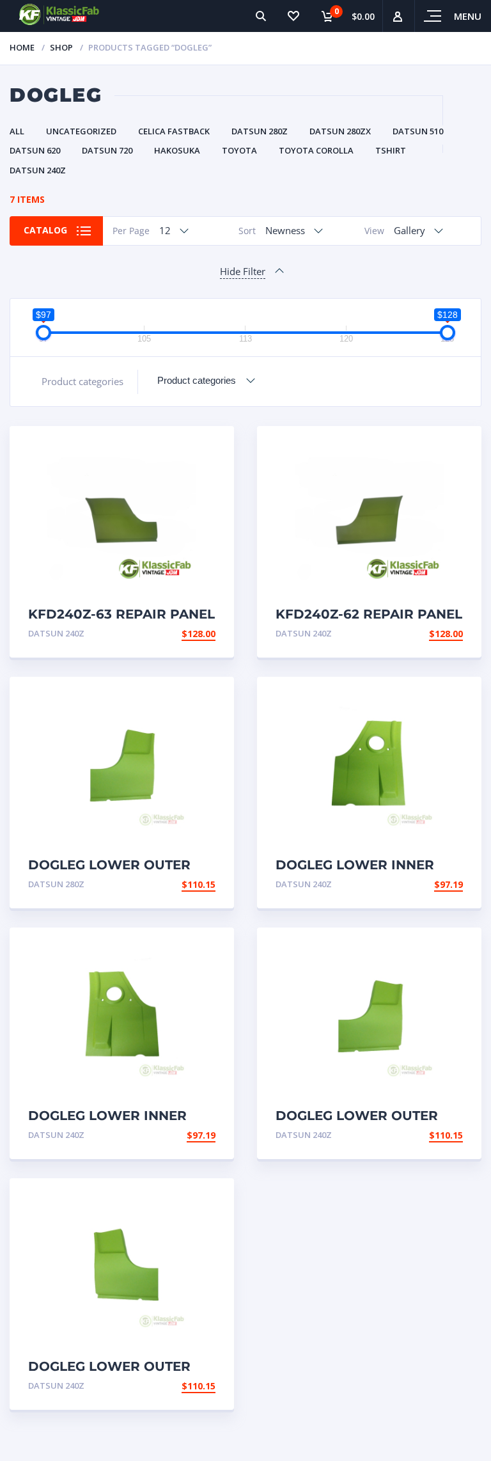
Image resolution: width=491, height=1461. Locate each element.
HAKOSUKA (177, 150)
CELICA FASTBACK (174, 131)
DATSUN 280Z (259, 131)
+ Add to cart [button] (180, 634)
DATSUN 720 (107, 150)
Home (22, 47)
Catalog (45, 230)
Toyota (239, 150)
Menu (467, 16)
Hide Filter (242, 271)
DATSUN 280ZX (340, 131)
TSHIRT (390, 150)
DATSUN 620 (35, 150)
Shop (61, 47)
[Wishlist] (293, 16)
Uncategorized (81, 131)
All (17, 131)
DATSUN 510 (418, 131)
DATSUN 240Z (38, 170)
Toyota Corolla (316, 150)
